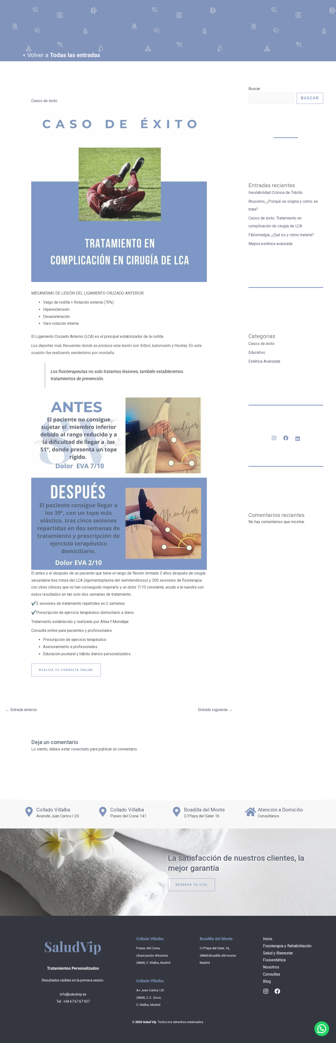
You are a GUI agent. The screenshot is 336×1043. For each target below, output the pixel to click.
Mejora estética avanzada (270, 243)
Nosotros (271, 967)
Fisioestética (274, 960)
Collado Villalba (53, 810)
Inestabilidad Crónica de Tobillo (275, 192)
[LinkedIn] (298, 439)
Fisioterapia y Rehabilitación (287, 946)
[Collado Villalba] (29, 812)
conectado (80, 749)
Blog (267, 981)
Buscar (254, 88)
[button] (321, 1028)
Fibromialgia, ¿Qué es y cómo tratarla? (281, 235)
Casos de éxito (44, 100)
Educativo (256, 352)
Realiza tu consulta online (66, 670)
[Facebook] (286, 438)
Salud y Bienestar (278, 953)
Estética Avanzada (264, 361)
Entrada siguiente (215, 709)
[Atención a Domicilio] (250, 812)
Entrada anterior (21, 709)
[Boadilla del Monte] (177, 812)
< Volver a (61, 55)
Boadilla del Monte (204, 810)
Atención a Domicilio (280, 810)
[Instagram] (274, 438)
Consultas (271, 974)
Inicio (267, 938)
